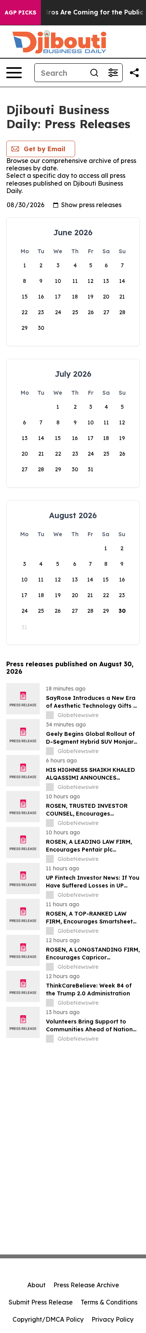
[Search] (94, 73)
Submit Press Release (41, 1302)
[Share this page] (134, 73)
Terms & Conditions (109, 1302)
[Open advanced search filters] (113, 73)
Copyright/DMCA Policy (48, 1319)
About (36, 1285)
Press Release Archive (86, 1285)
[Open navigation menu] (14, 73)
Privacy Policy (112, 1319)
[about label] (50, 715)
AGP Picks (20, 12)
